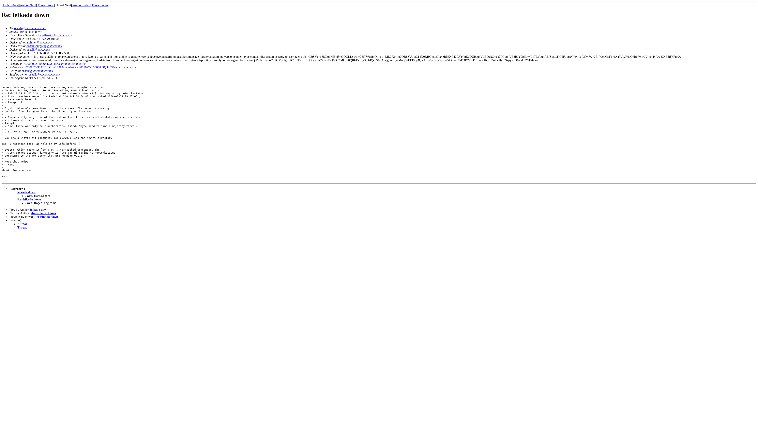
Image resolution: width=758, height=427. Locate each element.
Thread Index (100, 5)
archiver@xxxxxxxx (39, 42)
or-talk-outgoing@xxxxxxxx (44, 46)
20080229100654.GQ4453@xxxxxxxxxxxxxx (55, 63)
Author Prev (10, 5)
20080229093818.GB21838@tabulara (50, 67)
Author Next (28, 5)
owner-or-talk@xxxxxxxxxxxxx (40, 74)
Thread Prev (45, 5)
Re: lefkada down (29, 199)
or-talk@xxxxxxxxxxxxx (30, 28)
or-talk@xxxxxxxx (38, 49)
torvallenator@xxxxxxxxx (54, 35)
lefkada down (26, 192)
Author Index (81, 5)
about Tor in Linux (43, 213)
